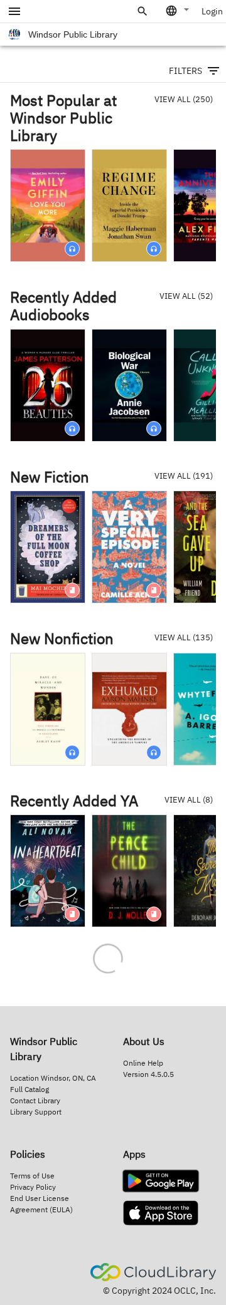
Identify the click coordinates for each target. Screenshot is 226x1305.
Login (212, 11)
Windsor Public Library (72, 34)
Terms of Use (32, 1175)
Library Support (36, 1111)
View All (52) (186, 296)
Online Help (143, 1063)
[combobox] (178, 10)
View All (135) (183, 637)
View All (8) (188, 799)
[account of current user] (14, 11)
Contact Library (35, 1100)
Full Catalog (29, 1089)
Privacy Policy (33, 1187)
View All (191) (183, 476)
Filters (185, 70)
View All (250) (183, 99)
